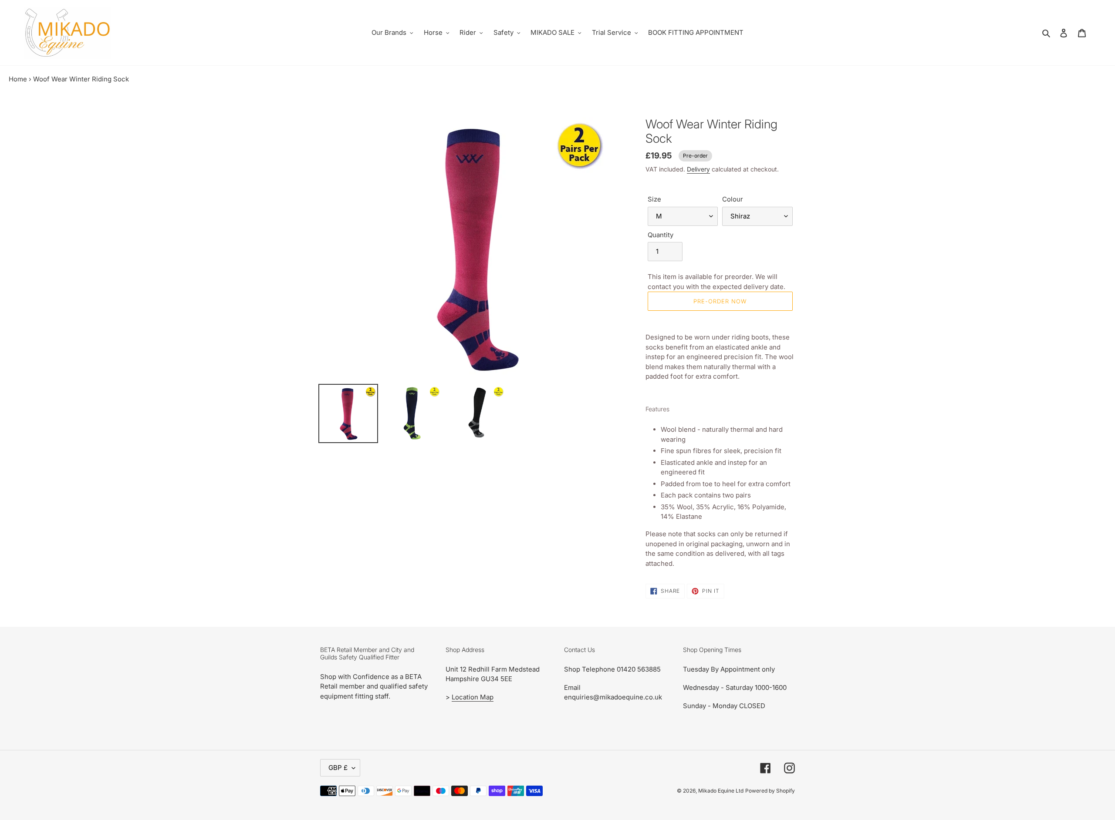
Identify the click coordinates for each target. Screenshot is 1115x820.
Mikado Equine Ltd (720, 790)
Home (18, 79)
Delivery (698, 169)
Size (654, 199)
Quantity (660, 235)
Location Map (472, 697)
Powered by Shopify (770, 790)
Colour (732, 199)
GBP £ (338, 767)
